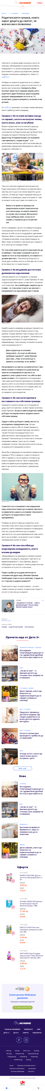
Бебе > (22, 668)
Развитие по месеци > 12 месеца (30, 647)
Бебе (21, 804)
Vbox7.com (26, 1051)
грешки (4, 627)
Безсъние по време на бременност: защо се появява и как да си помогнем (30, 831)
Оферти (22, 867)
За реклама (32, 1069)
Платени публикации (17, 1071)
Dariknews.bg (20, 1054)
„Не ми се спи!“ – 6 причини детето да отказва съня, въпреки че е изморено (31, 674)
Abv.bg (17, 1051)
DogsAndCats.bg (33, 1054)
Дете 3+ (4, 13)
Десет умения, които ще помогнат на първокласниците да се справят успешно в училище (31, 696)
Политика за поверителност (26, 1066)
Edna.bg (8, 1051)
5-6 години (14, 13)
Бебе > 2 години (25, 709)
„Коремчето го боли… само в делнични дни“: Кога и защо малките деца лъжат (28, 605)
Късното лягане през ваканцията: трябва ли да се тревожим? (31, 735)
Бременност (24, 824)
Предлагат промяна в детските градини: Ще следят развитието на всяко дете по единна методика (30, 717)
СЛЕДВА (18, 600)
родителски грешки (16, 627)
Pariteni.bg (34, 1057)
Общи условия (31, 1078)
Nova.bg (9, 1054)
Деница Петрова (6, 620)
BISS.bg (28, 1060)
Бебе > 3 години (25, 730)
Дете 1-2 (6, 1033)
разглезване (29, 627)
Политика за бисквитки (17, 1069)
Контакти (31, 1071)
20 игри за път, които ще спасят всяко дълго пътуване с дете (31, 756)
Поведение (25, 13)
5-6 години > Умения (26, 688)
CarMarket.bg (18, 1060)
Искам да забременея (12, 1029)
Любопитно (37, 1033)
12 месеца (23, 784)
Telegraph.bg (11, 1057)
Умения (22, 845)
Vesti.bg (36, 1051)
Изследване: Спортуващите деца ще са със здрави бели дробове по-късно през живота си (31, 654)
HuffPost (5, 77)
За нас (11, 1066)
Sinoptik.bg (23, 1057)
